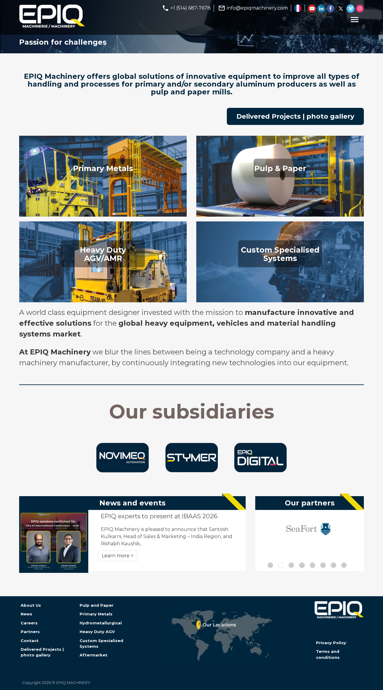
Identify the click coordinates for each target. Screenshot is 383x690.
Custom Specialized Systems (101, 643)
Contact (30, 640)
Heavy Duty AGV (97, 631)
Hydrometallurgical (101, 622)
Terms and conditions (328, 654)
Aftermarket (93, 655)
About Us (31, 605)
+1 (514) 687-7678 (191, 8)
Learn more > (117, 555)
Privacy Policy (331, 642)
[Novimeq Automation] (122, 471)
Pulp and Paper (96, 605)
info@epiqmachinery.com (257, 8)
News (26, 614)
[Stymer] (191, 470)
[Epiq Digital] (260, 470)
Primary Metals (96, 614)
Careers (29, 622)
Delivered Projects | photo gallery (295, 116)
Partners (30, 631)
